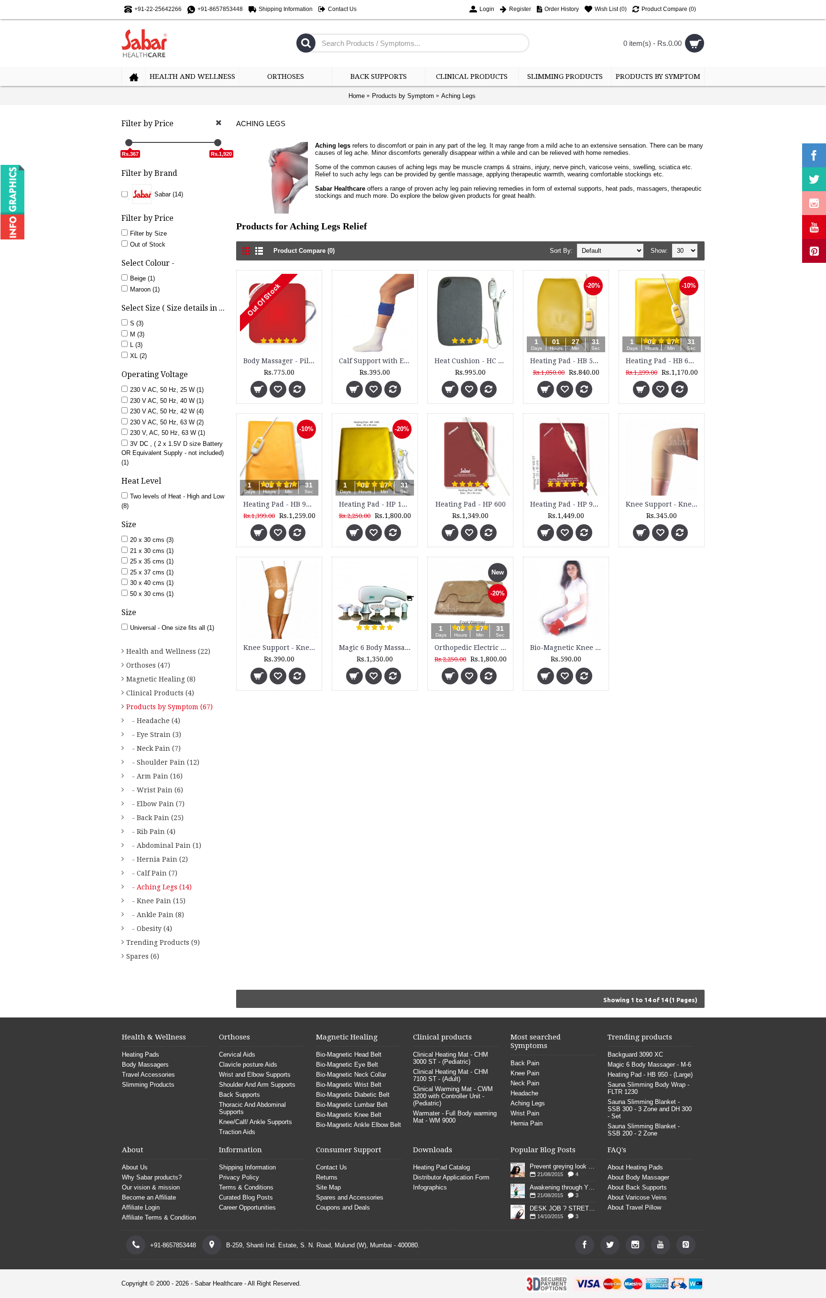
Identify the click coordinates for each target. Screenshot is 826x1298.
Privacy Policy (239, 1177)
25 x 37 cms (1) (152, 572)
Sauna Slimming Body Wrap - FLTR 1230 (648, 1088)
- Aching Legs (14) (159, 887)
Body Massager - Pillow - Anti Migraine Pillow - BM (280, 361)
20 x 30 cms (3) (152, 539)
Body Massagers (145, 1064)
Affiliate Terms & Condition (159, 1217)
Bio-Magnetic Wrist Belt (348, 1084)
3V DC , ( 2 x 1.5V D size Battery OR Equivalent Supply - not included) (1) (172, 453)
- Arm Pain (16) (154, 776)
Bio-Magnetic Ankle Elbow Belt (358, 1124)
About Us (135, 1167)
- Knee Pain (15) (155, 901)
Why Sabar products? (152, 1177)
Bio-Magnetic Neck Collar (351, 1074)
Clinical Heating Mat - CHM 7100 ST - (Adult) (450, 1075)
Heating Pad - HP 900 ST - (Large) (567, 504)
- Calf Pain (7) (151, 873)
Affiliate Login (141, 1207)
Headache (524, 1093)
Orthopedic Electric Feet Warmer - (472, 647)
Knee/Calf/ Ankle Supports (255, 1121)
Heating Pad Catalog (441, 1167)
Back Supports (239, 1094)
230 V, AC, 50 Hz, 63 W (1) (167, 432)
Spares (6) (142, 956)
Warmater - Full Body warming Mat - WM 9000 (455, 1117)
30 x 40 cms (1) (152, 582)
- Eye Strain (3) (153, 734)
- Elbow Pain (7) (155, 804)
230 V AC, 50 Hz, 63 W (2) (167, 422)
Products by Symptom (403, 95)
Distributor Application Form (451, 1177)
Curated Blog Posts (246, 1197)
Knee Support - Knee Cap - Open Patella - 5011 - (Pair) (280, 647)
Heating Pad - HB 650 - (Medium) (663, 361)
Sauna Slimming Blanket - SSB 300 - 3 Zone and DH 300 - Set (650, 1109)
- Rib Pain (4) (150, 831)
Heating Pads (140, 1054)
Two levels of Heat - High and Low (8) (172, 501)
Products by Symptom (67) (169, 707)
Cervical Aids (237, 1054)
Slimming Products (148, 1084)
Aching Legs (458, 95)
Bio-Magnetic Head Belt (348, 1054)
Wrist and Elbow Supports (255, 1074)
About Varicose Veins (637, 1197)
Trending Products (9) (163, 942)
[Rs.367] (128, 142)
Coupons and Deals (343, 1207)
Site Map (328, 1187)
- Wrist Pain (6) (154, 790)
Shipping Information (247, 1167)
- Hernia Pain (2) (157, 859)
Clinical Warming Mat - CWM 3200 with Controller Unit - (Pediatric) (453, 1096)
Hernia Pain (527, 1123)
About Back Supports (637, 1187)
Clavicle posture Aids (248, 1064)
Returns (326, 1177)
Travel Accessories (148, 1074)
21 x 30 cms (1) (152, 550)
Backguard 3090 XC (635, 1054)
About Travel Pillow (634, 1207)
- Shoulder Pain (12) (162, 762)
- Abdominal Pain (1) (163, 845)
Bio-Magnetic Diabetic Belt (353, 1094)
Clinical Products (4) (160, 693)
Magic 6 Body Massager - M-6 (376, 647)
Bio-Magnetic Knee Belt (348, 1114)
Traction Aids (237, 1132)
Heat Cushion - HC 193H (472, 361)
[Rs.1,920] (217, 142)
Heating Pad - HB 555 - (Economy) (567, 361)
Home (356, 95)
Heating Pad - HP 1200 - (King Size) (376, 504)
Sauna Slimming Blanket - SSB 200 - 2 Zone (644, 1130)
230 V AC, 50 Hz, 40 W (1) (167, 400)
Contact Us (331, 1167)
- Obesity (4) (149, 928)
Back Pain (525, 1063)
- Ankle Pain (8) (155, 915)
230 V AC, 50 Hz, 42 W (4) (167, 411)
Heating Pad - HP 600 (470, 504)
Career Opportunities (247, 1207)
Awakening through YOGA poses (563, 1187)
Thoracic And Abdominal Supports (252, 1108)
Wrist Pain (525, 1113)
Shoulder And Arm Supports (257, 1084)
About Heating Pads (635, 1167)
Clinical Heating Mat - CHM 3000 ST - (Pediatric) (450, 1058)
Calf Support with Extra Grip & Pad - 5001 (376, 361)
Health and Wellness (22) (168, 651)
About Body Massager (638, 1177)
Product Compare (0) (304, 250)
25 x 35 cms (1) (152, 561)
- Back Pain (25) (155, 818)
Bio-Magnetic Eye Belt (347, 1064)
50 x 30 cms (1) (152, 593)
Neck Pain (525, 1083)
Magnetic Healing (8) (161, 679)
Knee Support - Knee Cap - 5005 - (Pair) (663, 504)
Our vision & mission (151, 1187)
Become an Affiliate (149, 1197)
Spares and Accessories (349, 1197)
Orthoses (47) (148, 665)
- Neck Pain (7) (153, 748)
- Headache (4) (153, 721)
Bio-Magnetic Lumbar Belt (352, 1104)
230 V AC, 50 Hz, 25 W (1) (167, 389)
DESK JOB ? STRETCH (563, 1208)
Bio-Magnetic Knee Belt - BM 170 (567, 647)
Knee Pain (525, 1073)
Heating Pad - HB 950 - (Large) (280, 504)
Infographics (430, 1187)
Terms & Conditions (246, 1187)
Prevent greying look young (563, 1166)
